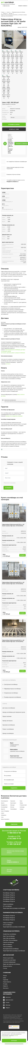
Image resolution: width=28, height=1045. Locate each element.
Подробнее (14, 824)
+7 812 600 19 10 (14, 838)
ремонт (13, 352)
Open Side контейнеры (9, 938)
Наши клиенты (7, 982)
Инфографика (14, 749)
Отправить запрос (14, 124)
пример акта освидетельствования (14, 416)
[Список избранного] (20, 504)
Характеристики (14, 756)
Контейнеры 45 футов (9, 901)
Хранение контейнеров (9, 725)
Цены (4, 977)
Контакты (5, 988)
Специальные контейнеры (11, 693)
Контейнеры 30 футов (9, 897)
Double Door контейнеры (9, 934)
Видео (11, 743)
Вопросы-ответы (7, 966)
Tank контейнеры (7, 946)
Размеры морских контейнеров (12, 697)
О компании (7, 972)
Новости (5, 986)
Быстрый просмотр (14, 519)
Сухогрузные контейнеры (11, 684)
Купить (22, 555)
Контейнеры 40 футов (9, 899)
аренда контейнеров (20, 352)
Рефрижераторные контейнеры (12, 688)
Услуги (5, 975)
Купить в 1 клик (14, 129)
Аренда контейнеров (8, 733)
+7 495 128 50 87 (14, 844)
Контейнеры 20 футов (9, 895)
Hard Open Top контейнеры (10, 940)
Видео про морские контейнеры (11, 964)
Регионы (9, 871)
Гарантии (5, 980)
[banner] (14, 883)
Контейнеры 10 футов (9, 893)
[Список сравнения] (25, 504)
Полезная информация (9, 962)
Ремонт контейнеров (8, 729)
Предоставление (7, 716)
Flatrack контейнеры (8, 942)
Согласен (14, 1040)
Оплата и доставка (8, 958)
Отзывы (5, 984)
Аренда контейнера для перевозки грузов (14, 712)
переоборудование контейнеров (12, 349)
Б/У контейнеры (7, 906)
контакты (8, 363)
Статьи (5, 968)
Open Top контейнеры (9, 936)
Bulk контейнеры (7, 944)
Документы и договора (9, 960)
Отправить (8, 487)
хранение (9, 352)
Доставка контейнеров (9, 708)
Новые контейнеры (8, 904)
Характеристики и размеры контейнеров (14, 908)
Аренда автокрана (7, 720)
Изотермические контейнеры (11, 948)
